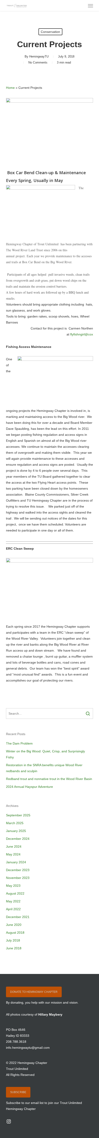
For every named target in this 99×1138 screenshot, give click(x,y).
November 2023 (17, 878)
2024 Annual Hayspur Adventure (29, 787)
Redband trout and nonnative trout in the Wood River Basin (49, 779)
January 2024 (16, 862)
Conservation (50, 32)
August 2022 (15, 893)
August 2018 (15, 932)
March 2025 (14, 823)
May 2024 (13, 854)
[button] (90, 5)
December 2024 (17, 839)
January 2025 (16, 831)
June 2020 (13, 925)
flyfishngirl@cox (81, 334)
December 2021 (17, 917)
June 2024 (13, 846)
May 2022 (13, 901)
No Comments (37, 62)
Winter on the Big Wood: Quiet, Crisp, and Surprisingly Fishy (45, 754)
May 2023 (13, 885)
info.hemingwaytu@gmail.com (28, 1047)
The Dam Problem (19, 743)
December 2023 (17, 870)
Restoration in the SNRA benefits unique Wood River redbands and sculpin (44, 768)
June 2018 (13, 948)
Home (10, 88)
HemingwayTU (39, 56)
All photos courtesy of (34, 1014)
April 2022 (13, 909)
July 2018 (13, 940)
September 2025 (18, 815)
